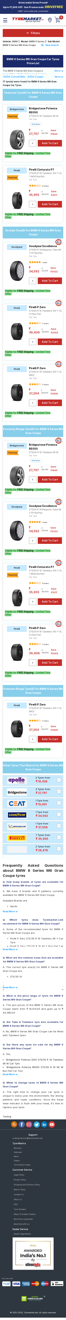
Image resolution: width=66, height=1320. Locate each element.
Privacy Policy (20, 1180)
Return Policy (20, 1189)
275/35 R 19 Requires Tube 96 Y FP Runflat (45, 251)
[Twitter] (37, 1124)
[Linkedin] (44, 1124)
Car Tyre (33, 119)
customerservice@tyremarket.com (27, 1138)
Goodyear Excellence (43, 246)
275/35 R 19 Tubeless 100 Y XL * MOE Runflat (45, 175)
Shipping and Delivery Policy (27, 1185)
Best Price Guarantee (23, 1219)
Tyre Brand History (22, 1165)
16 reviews (45, 186)
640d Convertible (14, 76)
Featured (18, 1152)
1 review (44, 262)
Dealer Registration (22, 1234)
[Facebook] (22, 1124)
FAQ (16, 1204)
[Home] (28, 19)
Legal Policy (19, 1175)
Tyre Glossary (20, 1209)
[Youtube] (52, 1124)
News (16, 1156)
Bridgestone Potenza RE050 (43, 110)
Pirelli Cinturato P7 (41, 169)
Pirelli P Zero (37, 307)
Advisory (17, 1148)
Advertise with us (21, 1224)
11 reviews (45, 323)
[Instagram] (29, 1124)
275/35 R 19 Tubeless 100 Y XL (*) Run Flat (45, 312)
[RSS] (14, 1124)
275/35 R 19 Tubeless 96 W (43, 116)
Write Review (36, 124)
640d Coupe (35, 76)
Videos (17, 1160)
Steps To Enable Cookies (25, 1214)
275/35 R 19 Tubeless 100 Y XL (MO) (45, 373)
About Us (18, 1199)
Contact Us (18, 1194)
